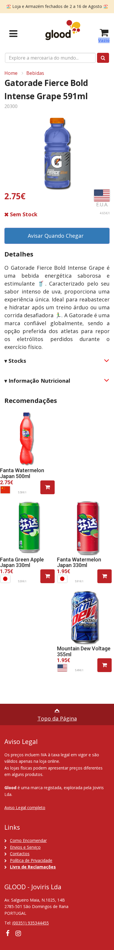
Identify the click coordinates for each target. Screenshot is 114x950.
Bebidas (35, 73)
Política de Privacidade (31, 860)
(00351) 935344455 (30, 923)
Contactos (20, 853)
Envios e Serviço (25, 847)
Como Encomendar (28, 840)
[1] (47, 487)
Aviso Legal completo (24, 807)
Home (11, 73)
